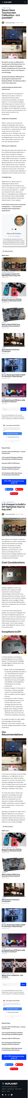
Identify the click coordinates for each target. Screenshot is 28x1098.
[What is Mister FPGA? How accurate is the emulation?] (14, 315)
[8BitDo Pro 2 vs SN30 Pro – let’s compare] (14, 965)
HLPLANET (8, 2)
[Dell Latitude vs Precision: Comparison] (14, 340)
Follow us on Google (13, 433)
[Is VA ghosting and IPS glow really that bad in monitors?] (14, 390)
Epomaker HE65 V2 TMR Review (11, 463)
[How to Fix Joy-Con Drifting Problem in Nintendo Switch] (14, 289)
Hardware (4, 272)
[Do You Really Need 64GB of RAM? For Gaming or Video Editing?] (14, 365)
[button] (2, 2)
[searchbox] (11, 409)
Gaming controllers (10, 272)
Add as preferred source (13, 437)
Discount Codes (18, 1088)
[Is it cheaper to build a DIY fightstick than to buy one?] (14, 264)
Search (23, 409)
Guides (16, 297)
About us (3, 1091)
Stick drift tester (10, 1088)
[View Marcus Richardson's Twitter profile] (12, 229)
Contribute (4, 1088)
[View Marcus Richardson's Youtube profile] (15, 229)
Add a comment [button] (9, 251)
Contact (8, 1091)
